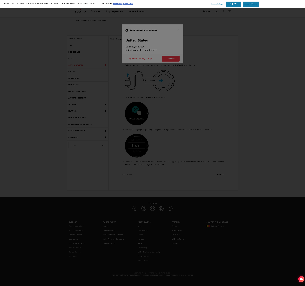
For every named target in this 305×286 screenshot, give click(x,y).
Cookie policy (117, 3)
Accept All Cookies (250, 4)
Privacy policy (128, 3)
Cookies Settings (217, 4)
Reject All (233, 4)
